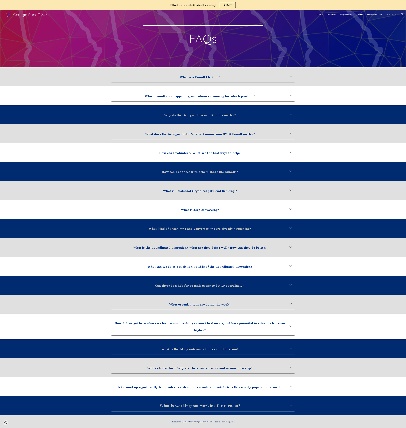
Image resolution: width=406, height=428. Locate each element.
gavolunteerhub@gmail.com (194, 422)
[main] (203, 38)
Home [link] (320, 14)
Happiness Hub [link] (374, 14)
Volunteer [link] (331, 14)
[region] (203, 5)
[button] (402, 14)
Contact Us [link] (391, 14)
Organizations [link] (347, 14)
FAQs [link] (360, 14)
